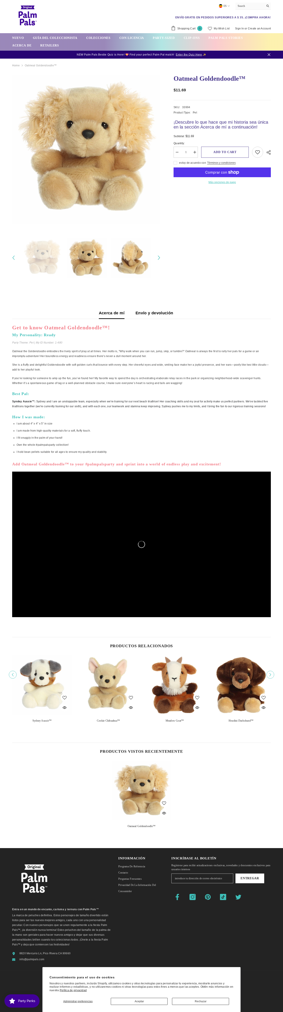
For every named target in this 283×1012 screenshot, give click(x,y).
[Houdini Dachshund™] (241, 685)
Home (16, 65)
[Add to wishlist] (257, 152)
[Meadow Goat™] (175, 685)
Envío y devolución (154, 313)
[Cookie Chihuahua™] (108, 685)
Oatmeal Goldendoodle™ (141, 826)
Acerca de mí (111, 313)
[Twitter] (238, 897)
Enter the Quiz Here (189, 54)
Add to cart (225, 152)
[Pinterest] (208, 897)
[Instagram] (193, 897)
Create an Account (259, 28)
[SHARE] (267, 152)
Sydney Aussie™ (42, 720)
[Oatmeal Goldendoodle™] (141, 790)
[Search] (253, 6)
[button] (13, 257)
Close (269, 55)
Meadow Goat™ (175, 720)
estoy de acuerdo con (192, 162)
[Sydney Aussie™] (42, 685)
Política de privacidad (73, 990)
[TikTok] (223, 897)
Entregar (250, 878)
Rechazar (201, 1001)
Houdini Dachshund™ (241, 720)
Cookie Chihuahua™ (108, 720)
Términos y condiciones (221, 162)
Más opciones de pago (222, 182)
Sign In (239, 28)
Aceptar (139, 1001)
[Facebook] (177, 897)
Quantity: (179, 143)
